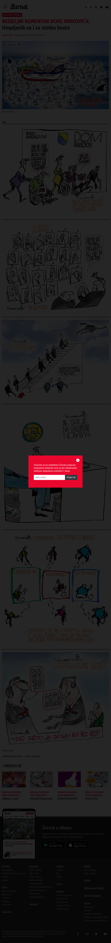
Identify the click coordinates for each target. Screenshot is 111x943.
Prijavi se (71, 477)
